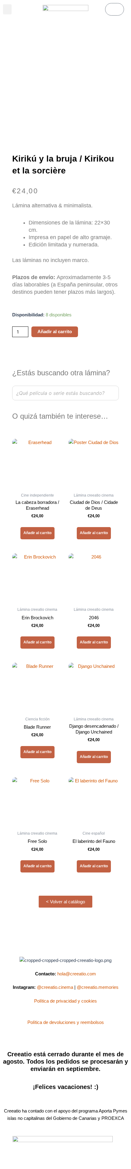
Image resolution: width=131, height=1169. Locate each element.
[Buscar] (112, 393)
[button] (7, 9)
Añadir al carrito (54, 331)
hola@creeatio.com (76, 973)
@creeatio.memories (98, 987)
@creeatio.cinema (55, 987)
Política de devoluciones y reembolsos (65, 1022)
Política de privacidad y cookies (65, 1001)
